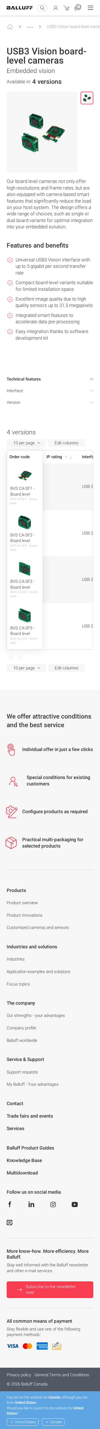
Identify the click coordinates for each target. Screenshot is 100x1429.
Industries (16, 959)
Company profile (21, 1027)
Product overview (22, 902)
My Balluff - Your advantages (33, 1084)
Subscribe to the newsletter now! (51, 1289)
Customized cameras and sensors (38, 927)
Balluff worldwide (22, 1040)
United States (25, 1422)
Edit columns (66, 442)
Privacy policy (19, 1374)
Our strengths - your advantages (36, 1015)
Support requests (22, 1072)
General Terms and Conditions (61, 1374)
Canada (56, 1422)
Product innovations (24, 915)
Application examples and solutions (38, 971)
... (30, 25)
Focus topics (18, 984)
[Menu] (90, 8)
